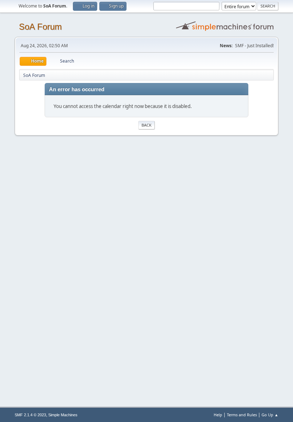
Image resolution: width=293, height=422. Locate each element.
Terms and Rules (242, 414)
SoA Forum (40, 26)
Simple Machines (63, 415)
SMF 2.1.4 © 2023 (30, 415)
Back (146, 125)
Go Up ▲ (270, 414)
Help (218, 414)
